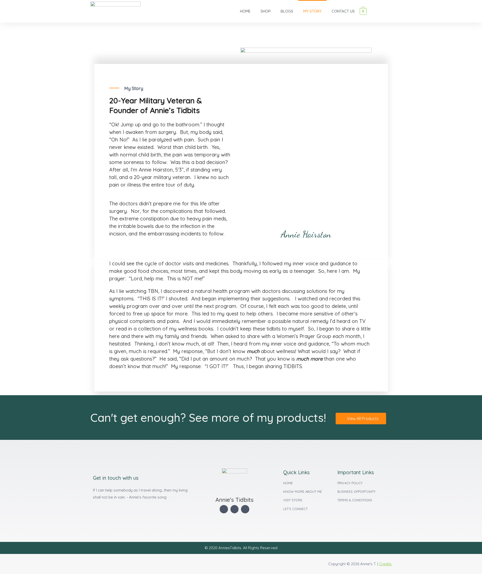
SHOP (266, 11)
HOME (245, 11)
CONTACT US (343, 11)
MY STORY (312, 11)
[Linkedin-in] (234, 509)
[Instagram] (245, 509)
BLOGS (287, 11)
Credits (385, 563)
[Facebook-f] (224, 509)
